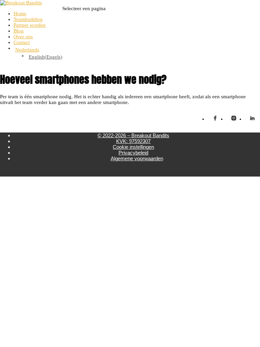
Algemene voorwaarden (137, 158)
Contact (22, 42)
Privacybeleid (133, 153)
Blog (19, 31)
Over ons (23, 36)
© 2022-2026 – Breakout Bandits (133, 135)
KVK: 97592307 (133, 141)
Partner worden (30, 25)
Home (20, 13)
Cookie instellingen (133, 147)
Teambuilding (28, 19)
